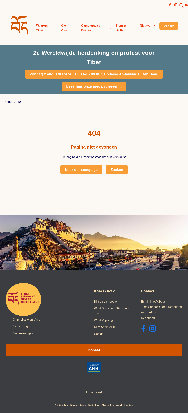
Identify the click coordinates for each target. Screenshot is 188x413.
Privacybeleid (94, 391)
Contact (99, 334)
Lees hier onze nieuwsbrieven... (94, 86)
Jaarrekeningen (23, 333)
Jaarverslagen (22, 326)
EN (186, 4)
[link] (182, 5)
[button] (46, 28)
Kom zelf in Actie (105, 327)
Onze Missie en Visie (26, 319)
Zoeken (117, 170)
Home (8, 101)
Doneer (94, 350)
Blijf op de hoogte (105, 301)
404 (19, 101)
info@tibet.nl (158, 301)
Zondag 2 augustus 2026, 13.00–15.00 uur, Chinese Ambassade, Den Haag (94, 74)
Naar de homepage (81, 170)
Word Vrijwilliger (104, 320)
